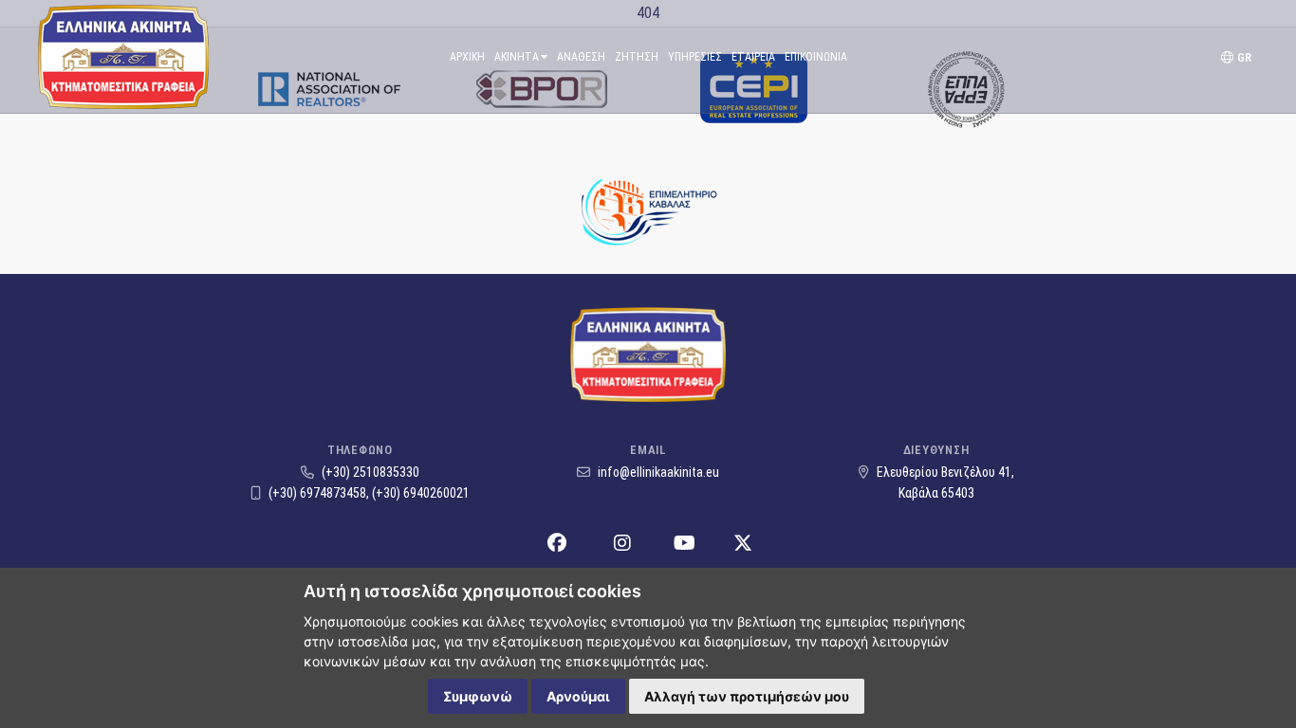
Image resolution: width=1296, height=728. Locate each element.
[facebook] (557, 543)
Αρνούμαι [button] (578, 696)
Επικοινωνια (816, 57)
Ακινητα (516, 57)
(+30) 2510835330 (369, 472)
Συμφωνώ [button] (477, 696)
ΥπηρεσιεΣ (695, 57)
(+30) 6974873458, (319, 492)
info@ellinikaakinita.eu (657, 472)
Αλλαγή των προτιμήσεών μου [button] (746, 696)
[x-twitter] (742, 543)
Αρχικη (467, 57)
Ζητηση (636, 57)
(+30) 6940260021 (421, 492)
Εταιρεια (753, 57)
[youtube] (684, 543)
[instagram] (622, 543)
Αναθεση (581, 57)
